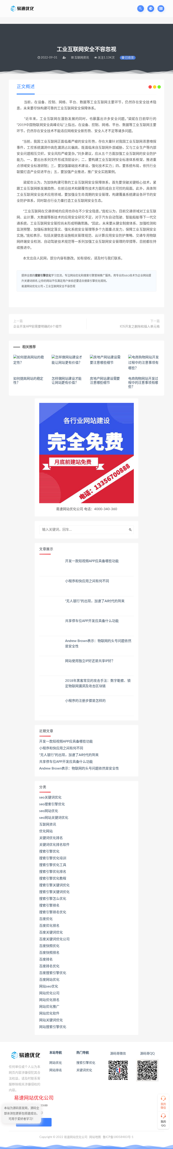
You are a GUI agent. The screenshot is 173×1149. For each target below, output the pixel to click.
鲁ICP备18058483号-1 (118, 1137)
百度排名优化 (49, 966)
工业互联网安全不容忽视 (60, 286)
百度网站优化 (49, 979)
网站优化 (55, 1062)
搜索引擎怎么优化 (52, 898)
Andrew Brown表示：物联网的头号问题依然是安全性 (79, 768)
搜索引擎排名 (49, 905)
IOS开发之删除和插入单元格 (140, 326)
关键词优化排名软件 (54, 844)
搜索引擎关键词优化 (54, 885)
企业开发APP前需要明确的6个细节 (37, 326)
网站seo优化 (48, 986)
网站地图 (95, 1137)
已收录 (129, 57)
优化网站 (46, 831)
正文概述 (26, 87)
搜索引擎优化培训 (52, 858)
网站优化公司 (49, 993)
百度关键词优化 (51, 932)
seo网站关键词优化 (53, 817)
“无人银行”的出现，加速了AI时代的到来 (95, 601)
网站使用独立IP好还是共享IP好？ (90, 661)
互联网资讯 (47, 824)
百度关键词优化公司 (54, 939)
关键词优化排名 (51, 838)
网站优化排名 (49, 1000)
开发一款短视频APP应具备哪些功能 (92, 561)
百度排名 (46, 959)
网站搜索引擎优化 (52, 1027)
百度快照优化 (49, 946)
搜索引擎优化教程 (52, 878)
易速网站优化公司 (32, 286)
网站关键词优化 (51, 1020)
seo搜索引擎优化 (52, 804)
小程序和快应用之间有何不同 (87, 581)
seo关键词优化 (50, 797)
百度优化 (46, 919)
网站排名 (55, 1070)
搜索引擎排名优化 (52, 912)
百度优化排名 (49, 925)
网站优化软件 (49, 1013)
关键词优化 (84, 1070)
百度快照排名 (49, 952)
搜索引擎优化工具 (52, 865)
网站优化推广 (49, 1006)
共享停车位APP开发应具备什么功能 (92, 621)
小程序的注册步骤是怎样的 (85, 700)
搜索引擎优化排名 (52, 871)
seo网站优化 (48, 811)
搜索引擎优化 (43, 275)
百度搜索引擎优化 (52, 973)
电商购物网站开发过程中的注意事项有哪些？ (143, 382)
